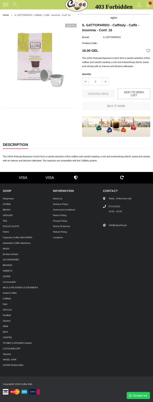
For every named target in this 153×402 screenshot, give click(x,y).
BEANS (6, 209)
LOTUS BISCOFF (11, 348)
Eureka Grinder (10, 254)
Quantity (86, 74)
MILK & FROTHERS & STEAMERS (20, 287)
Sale (5, 304)
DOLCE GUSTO (11, 226)
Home (6, 15)
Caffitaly (7, 298)
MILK (5, 332)
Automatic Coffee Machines (17, 243)
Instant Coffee (10, 293)
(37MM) (7, 204)
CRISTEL (7, 337)
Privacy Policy (60, 221)
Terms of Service (61, 226)
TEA (5, 221)
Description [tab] (15, 145)
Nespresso (8, 198)
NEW (5, 326)
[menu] (5, 4)
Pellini (6, 232)
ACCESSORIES (11, 259)
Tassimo (7, 354)
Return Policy (60, 215)
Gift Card (7, 309)
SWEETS (7, 270)
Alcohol (6, 321)
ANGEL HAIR (9, 359)
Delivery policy (60, 204)
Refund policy (60, 232)
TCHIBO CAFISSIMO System (17, 343)
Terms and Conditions (64, 209)
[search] (15, 4)
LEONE (6, 276)
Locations (58, 237)
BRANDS (7, 265)
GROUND (8, 215)
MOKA (6, 248)
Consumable (9, 282)
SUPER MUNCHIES (13, 365)
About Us (57, 198)
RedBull (7, 315)
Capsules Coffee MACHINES (17, 237)
